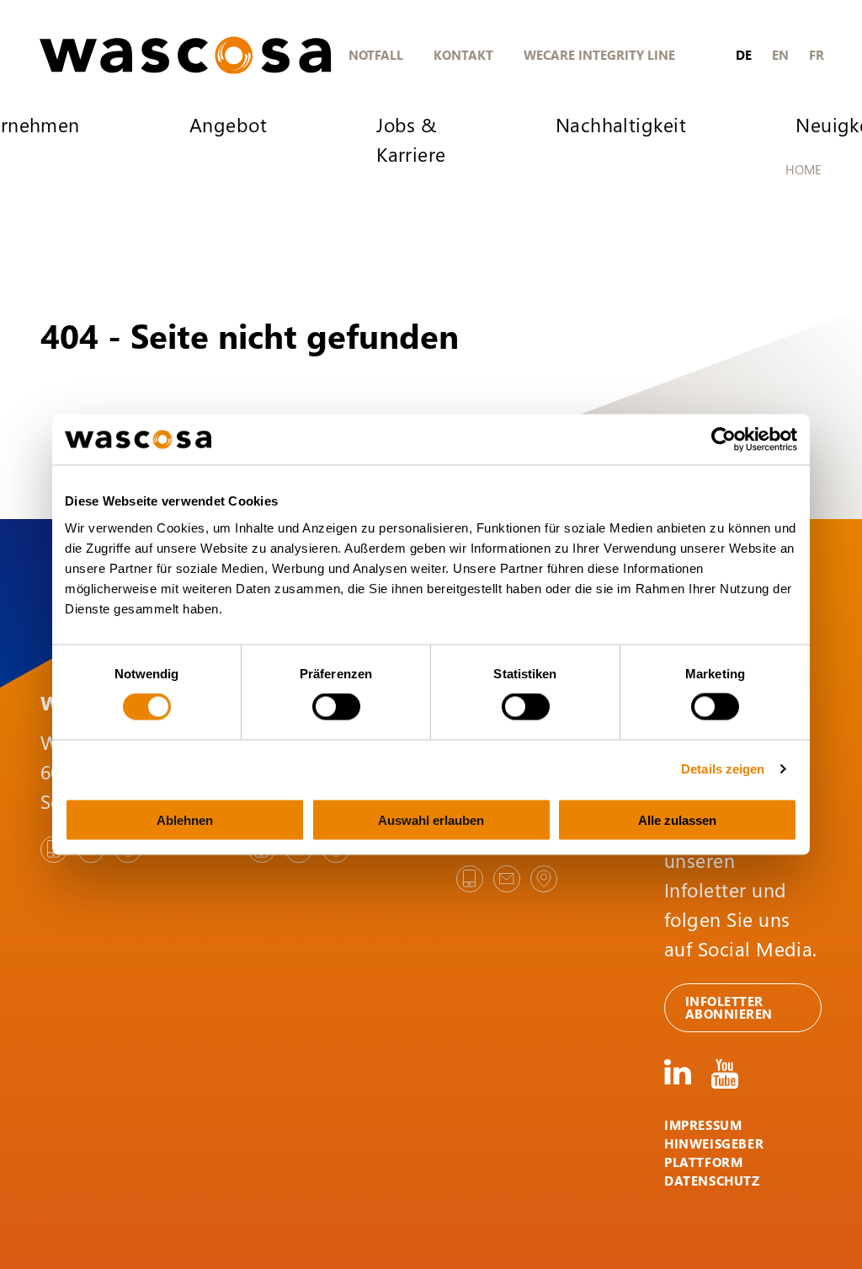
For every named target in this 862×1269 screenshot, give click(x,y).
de (744, 54)
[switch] (336, 706)
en (780, 54)
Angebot (228, 124)
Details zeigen (722, 769)
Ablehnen (185, 819)
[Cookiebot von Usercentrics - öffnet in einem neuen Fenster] (723, 439)
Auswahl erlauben (431, 819)
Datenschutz (712, 1180)
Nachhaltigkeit (621, 124)
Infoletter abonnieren (729, 1007)
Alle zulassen (677, 819)
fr (816, 54)
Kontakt (463, 54)
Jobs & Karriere (411, 139)
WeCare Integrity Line (599, 54)
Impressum (703, 1124)
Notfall (376, 54)
